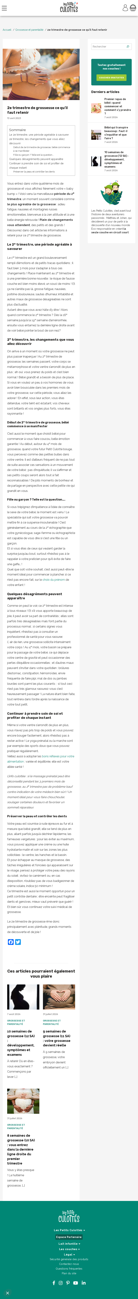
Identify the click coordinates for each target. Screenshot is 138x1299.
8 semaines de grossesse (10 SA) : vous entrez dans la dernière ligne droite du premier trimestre (21, 1149)
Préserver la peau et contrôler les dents (34, 171)
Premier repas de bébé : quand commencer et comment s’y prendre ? (117, 108)
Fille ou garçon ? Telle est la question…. (33, 154)
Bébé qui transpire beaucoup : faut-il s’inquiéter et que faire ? (116, 134)
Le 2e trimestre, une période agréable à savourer (39, 134)
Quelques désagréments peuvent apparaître (36, 159)
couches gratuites (111, 77)
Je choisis (22, 1280)
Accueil (7, 29)
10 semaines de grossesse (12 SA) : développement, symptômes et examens (116, 161)
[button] (7, 1293)
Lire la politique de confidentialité (24, 1269)
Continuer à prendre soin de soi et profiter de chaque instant (36, 165)
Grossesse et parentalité (29, 29)
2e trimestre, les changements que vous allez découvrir (37, 141)
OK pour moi (60, 1280)
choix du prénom (53, 579)
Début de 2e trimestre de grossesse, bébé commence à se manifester (41, 149)
